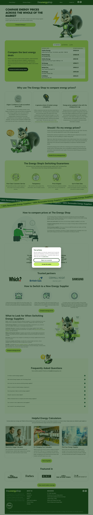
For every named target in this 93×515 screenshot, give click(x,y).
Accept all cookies (46, 264)
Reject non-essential (46, 260)
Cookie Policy (45, 256)
